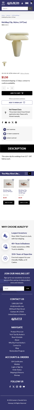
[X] (13, 122)
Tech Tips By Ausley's (17, 334)
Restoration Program (17, 351)
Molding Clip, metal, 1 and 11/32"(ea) (23, 191)
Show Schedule (17, 337)
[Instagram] (17, 387)
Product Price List (17, 332)
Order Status (17, 370)
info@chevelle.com (17, 306)
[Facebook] (2, 122)
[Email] (6, 122)
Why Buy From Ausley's (17, 343)
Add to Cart (9, 202)
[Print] (9, 122)
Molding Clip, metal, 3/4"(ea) (7, 190)
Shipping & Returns (17, 372)
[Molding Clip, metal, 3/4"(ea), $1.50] (8, 183)
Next (29, 173)
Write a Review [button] (24, 73)
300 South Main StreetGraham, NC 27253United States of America (17, 311)
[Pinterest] (16, 122)
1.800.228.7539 (17, 303)
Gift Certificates (17, 361)
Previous (26, 173)
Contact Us (17, 345)
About (17, 340)
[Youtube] (24, 387)
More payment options (17, 99)
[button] (27, 3)
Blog (17, 348)
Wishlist (17, 364)
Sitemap (17, 375)
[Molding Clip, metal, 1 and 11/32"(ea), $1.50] (24, 183)
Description (17, 148)
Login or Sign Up (17, 367)
